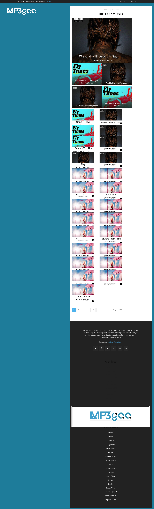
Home (105, 10)
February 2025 (111, 374)
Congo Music (111, 444)
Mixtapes (110, 472)
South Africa (110, 488)
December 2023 (111, 385)
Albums (110, 433)
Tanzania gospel (111, 492)
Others (110, 480)
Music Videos (111, 476)
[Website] (131, 1)
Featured (110, 452)
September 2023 (111, 395)
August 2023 (110, 398)
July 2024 (110, 381)
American (49, 1)
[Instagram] (120, 1)
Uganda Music (40, 1)
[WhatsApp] (135, 1)
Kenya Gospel (30, 1)
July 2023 (110, 401)
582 (93, 310)
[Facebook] (117, 1)
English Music (111, 448)
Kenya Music (20, 1)
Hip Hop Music (110, 456)
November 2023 (111, 388)
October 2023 (111, 391)
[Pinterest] (124, 1)
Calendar (111, 440)
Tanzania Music (110, 496)
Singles (110, 484)
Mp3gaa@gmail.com (115, 342)
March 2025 (110, 371)
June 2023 (110, 405)
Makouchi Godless (99, 60)
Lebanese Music (111, 468)
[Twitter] (128, 1)
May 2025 (110, 368)
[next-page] (98, 310)
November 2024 (111, 378)
